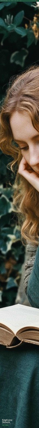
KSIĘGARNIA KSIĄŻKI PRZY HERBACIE (4, 0)
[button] (33, 0)
